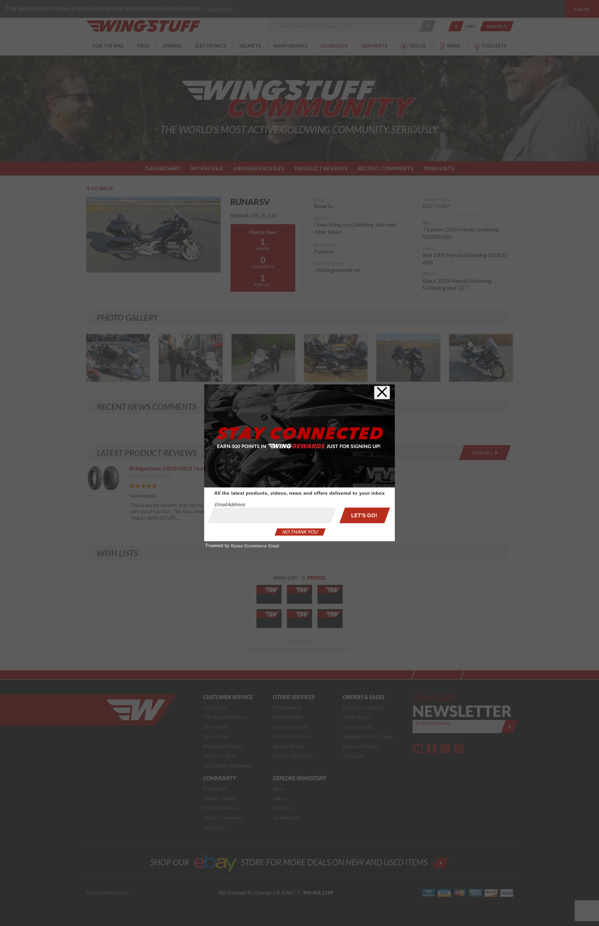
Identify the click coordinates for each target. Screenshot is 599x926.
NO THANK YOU (300, 532)
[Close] (382, 392)
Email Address (230, 504)
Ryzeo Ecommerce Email (255, 546)
